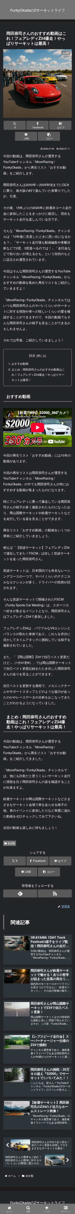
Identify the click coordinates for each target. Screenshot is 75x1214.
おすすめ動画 (20, 363)
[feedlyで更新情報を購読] (20, 893)
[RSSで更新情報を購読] (55, 893)
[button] (49, 136)
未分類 (11, 843)
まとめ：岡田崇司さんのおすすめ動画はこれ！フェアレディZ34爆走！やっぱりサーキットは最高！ (38, 374)
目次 (32, 355)
